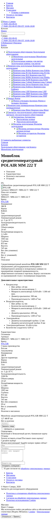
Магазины (10, 475)
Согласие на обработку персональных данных (26, 498)
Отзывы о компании (20, 12)
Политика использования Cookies (21, 500)
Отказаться (6, 517)
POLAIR (5, 201)
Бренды (9, 5)
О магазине (11, 10)
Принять (17, 517)
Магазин (10, 8)
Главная (9, 3)
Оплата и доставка (14, 15)
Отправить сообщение (10, 466)
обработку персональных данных (35, 468)
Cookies (31, 512)
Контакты (10, 17)
